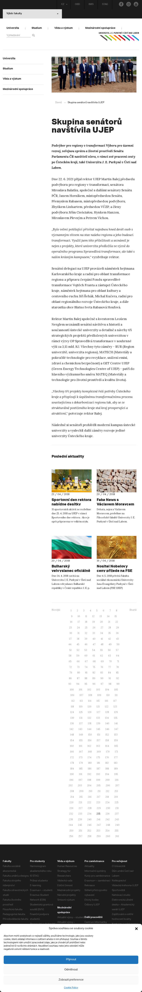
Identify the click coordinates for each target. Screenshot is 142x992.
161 (80, 746)
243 (117, 819)
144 (89, 729)
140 (107, 723)
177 (116, 757)
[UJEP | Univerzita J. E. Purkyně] (119, 38)
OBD (77, 4)
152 (107, 734)
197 (80, 779)
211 (99, 791)
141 (116, 723)
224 (107, 802)
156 (90, 740)
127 (98, 712)
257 (80, 836)
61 (94, 655)
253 (98, 830)
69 (102, 661)
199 (98, 779)
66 (78, 661)
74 (86, 667)
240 (89, 819)
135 (115, 717)
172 (72, 757)
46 (85, 644)
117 (114, 700)
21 (109, 621)
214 (72, 796)
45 (78, 644)
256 (71, 836)
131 (80, 717)
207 (117, 785)
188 (107, 768)
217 (98, 796)
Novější (56, 609)
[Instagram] (128, 4)
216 (90, 796)
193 (98, 774)
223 (98, 802)
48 (102, 644)
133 (98, 717)
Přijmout (71, 959)
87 (78, 678)
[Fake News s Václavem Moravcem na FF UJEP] (117, 480)
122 (106, 706)
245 (80, 825)
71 (118, 661)
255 (117, 830)
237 (117, 813)
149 (81, 734)
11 (86, 616)
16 (71, 621)
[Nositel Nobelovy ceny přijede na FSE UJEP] (117, 547)
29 (117, 627)
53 (85, 650)
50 (118, 644)
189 (116, 768)
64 (117, 655)
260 (108, 836)
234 (89, 813)
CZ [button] (62, 4)
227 (80, 808)
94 (77, 683)
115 (98, 700)
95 (85, 683)
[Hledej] (34, 35)
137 (81, 723)
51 (70, 650)
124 (72, 712)
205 (99, 785)
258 (89, 836)
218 (107, 796)
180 (90, 762)
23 (70, 627)
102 (89, 689)
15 (116, 616)
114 (89, 700)
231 (117, 808)
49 (110, 644)
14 (108, 616)
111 (116, 695)
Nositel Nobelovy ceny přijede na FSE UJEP (114, 570)
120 (89, 706)
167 (81, 751)
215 (81, 796)
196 (71, 779)
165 (116, 746)
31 (78, 633)
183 (115, 762)
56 (109, 650)
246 (89, 825)
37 (70, 638)
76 (101, 667)
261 (117, 836)
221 (80, 802)
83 (101, 672)
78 (117, 667)
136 (72, 723)
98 (110, 683)
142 (71, 729)
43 (117, 638)
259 (99, 836)
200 (107, 779)
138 (89, 723)
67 (86, 661)
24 (78, 627)
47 (94, 644)
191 (80, 774)
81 (86, 672)
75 (94, 667)
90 (101, 678)
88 (86, 678)
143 (80, 729)
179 (81, 762)
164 (107, 746)
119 (80, 706)
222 (89, 802)
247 (99, 825)
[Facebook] (121, 4)
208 (72, 791)
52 (78, 650)
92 (117, 678)
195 (116, 774)
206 (108, 785)
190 (72, 774)
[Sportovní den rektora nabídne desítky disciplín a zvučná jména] (72, 480)
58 (70, 655)
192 (89, 774)
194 (107, 774)
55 (101, 650)
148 (72, 734)
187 (98, 768)
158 (107, 740)
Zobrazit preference (71, 980)
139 (98, 723)
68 (94, 661)
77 (109, 667)
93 (69, 683)
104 (107, 689)
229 (99, 808)
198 (89, 779)
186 (90, 768)
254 (107, 830)
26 (94, 627)
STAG (105, 4)
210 (90, 791)
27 (102, 627)
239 (80, 819)
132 (89, 717)
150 (90, 734)
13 (101, 616)
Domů (58, 102)
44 (69, 644)
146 (107, 729)
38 (78, 638)
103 (98, 689)
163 (98, 746)
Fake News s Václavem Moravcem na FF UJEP (115, 504)
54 (93, 650)
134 (107, 717)
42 (109, 638)
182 (107, 762)
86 (70, 678)
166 (72, 751)
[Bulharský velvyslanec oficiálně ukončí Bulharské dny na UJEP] (72, 547)
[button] (136, 929)
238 (71, 819)
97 (102, 683)
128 (107, 712)
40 (93, 638)
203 (80, 785)
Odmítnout (71, 970)
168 (90, 751)
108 (90, 695)
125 (81, 712)
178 (72, 762)
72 (70, 667)
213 (116, 791)
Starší (133, 609)
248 (108, 825)
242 (108, 819)
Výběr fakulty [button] (14, 13)
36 (117, 633)
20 (101, 621)
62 (101, 655)
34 (101, 633)
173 (80, 757)
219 (116, 796)
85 (117, 672)
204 (89, 785)
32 (86, 633)
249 (117, 825)
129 (116, 712)
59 (78, 655)
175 (98, 757)
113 (81, 700)
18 (86, 621)
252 (89, 830)
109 (99, 695)
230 (108, 808)
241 (98, 819)
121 (98, 706)
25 (86, 627)
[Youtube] (136, 4)
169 (99, 751)
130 (72, 717)
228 (90, 808)
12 (93, 616)
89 (93, 678)
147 (116, 729)
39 (85, 638)
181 (98, 762)
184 (72, 768)
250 (71, 830)
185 (81, 768)
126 (90, 712)
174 (89, 757)
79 (70, 672)
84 (109, 672)
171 (116, 751)
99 (117, 683)
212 (107, 791)
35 (109, 633)
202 (71, 785)
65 (70, 661)
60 (85, 655)
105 (116, 689)
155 (81, 740)
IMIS (91, 4)
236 (108, 813)
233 (80, 813)
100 (72, 689)
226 (71, 808)
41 (102, 638)
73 (78, 667)
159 (116, 740)
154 (72, 740)
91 (110, 678)
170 (108, 751)
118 (72, 706)
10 (79, 616)
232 (71, 813)
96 (93, 683)
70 (110, 661)
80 (78, 672)
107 (81, 695)
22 (116, 621)
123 (115, 706)
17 (79, 621)
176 (107, 757)
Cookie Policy (71, 987)
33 (93, 633)
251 (80, 830)
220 (71, 802)
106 (72, 695)
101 (80, 689)
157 (98, 740)
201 (117, 779)
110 (108, 695)
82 (94, 672)
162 (89, 746)
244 (71, 825)
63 (109, 655)
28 (109, 627)
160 (72, 746)
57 (117, 650)
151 (98, 734)
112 (73, 700)
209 (81, 791)
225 (117, 802)
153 (116, 734)
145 (98, 729)
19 (93, 621)
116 (106, 700)
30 (70, 633)
